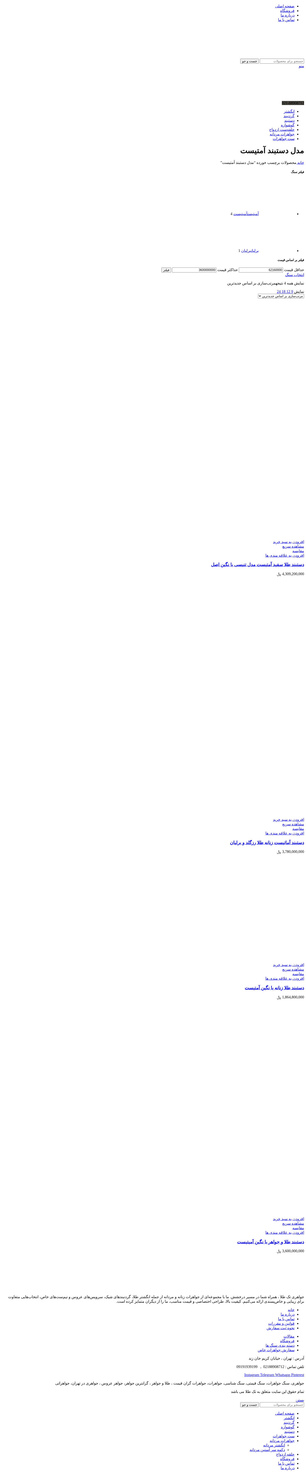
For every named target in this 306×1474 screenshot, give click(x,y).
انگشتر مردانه (274, 1445)
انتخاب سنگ (294, 275)
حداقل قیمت (294, 270)
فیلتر (166, 270)
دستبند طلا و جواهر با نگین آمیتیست (270, 1241)
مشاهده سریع (293, 546)
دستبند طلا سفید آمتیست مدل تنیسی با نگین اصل (257, 564)
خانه (300, 163)
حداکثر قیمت (227, 270)
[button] (288, 542)
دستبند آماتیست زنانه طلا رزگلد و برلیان (267, 842)
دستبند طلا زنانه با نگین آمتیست (274, 987)
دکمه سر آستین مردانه (267, 1450)
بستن (300, 1400)
